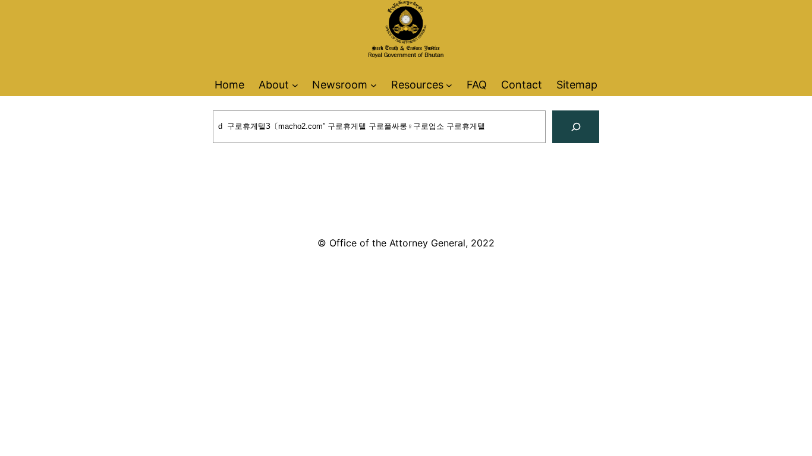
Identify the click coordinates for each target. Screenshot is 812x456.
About (274, 84)
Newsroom (339, 84)
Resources (417, 84)
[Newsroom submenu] (373, 84)
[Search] (575, 126)
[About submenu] (295, 84)
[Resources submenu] (449, 84)
